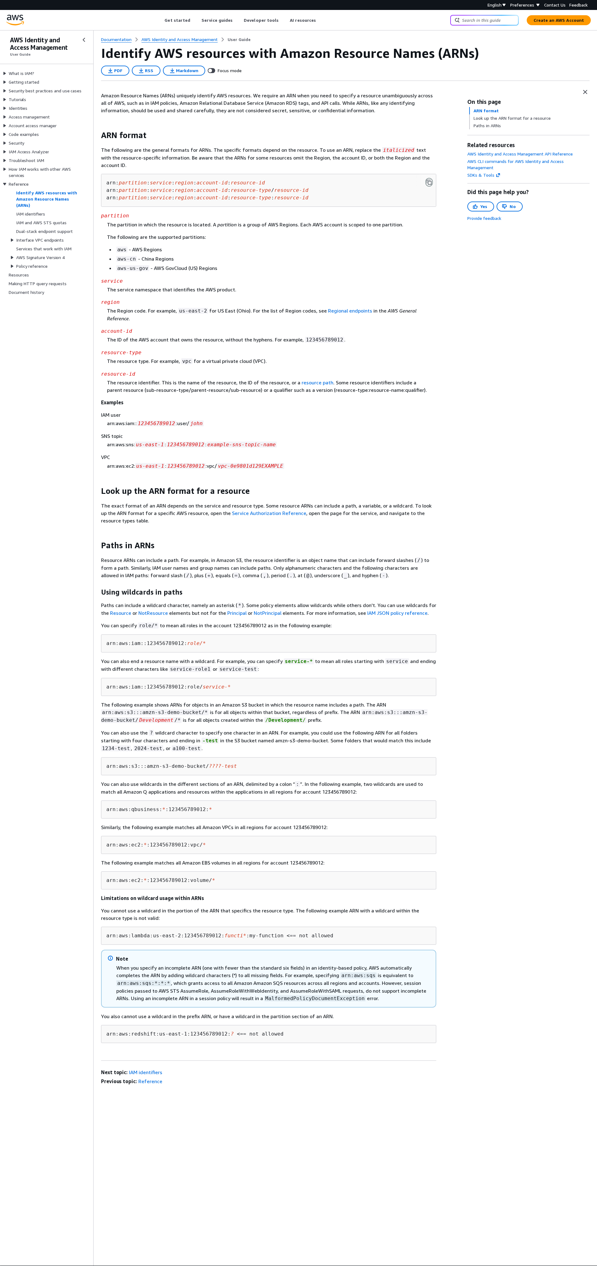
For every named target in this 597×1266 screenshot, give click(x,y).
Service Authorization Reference (269, 513)
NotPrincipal (267, 613)
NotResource (153, 613)
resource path (317, 382)
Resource (120, 613)
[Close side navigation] (84, 40)
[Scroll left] (160, 20)
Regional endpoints (350, 311)
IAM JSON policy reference (397, 613)
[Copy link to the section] (96, 135)
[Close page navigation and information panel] (585, 92)
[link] (239, 39)
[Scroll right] (321, 20)
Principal (237, 613)
